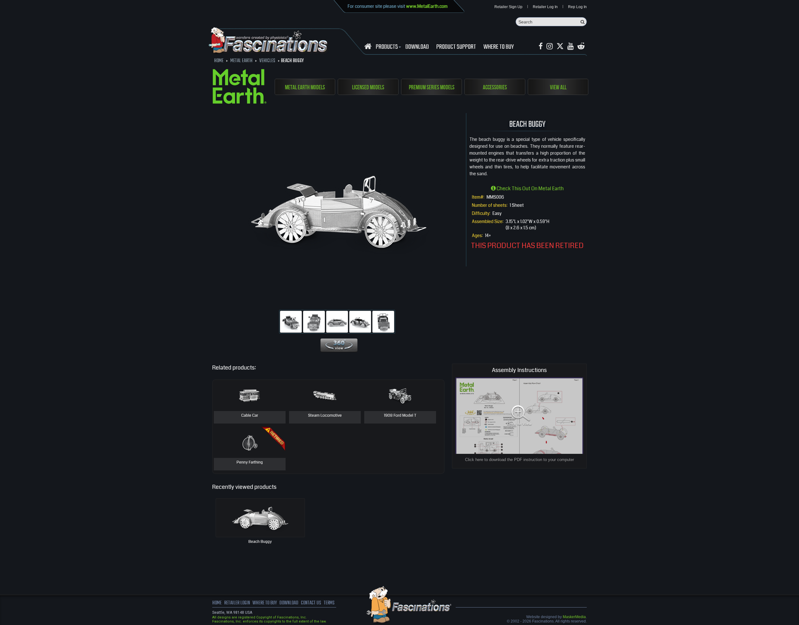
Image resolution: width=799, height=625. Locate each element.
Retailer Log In (545, 7)
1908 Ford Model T (400, 415)
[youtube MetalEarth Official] (570, 46)
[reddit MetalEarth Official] (581, 46)
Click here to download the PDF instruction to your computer (519, 459)
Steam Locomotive (325, 415)
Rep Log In (577, 7)
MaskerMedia (574, 617)
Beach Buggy (260, 541)
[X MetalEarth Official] (560, 46)
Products (387, 47)
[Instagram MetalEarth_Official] (549, 46)
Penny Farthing (250, 462)
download (417, 47)
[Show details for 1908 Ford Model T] (400, 395)
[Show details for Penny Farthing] (250, 442)
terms (329, 603)
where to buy (264, 603)
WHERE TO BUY (498, 47)
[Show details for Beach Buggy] (260, 517)
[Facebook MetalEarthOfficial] (540, 46)
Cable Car (249, 415)
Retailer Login (237, 603)
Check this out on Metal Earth (530, 188)
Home (217, 603)
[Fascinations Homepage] (367, 46)
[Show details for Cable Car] (250, 395)
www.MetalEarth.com (427, 6)
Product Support (456, 47)
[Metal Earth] (239, 87)
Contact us (311, 603)
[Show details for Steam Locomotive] (325, 395)
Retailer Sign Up (508, 7)
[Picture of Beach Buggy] (291, 322)
